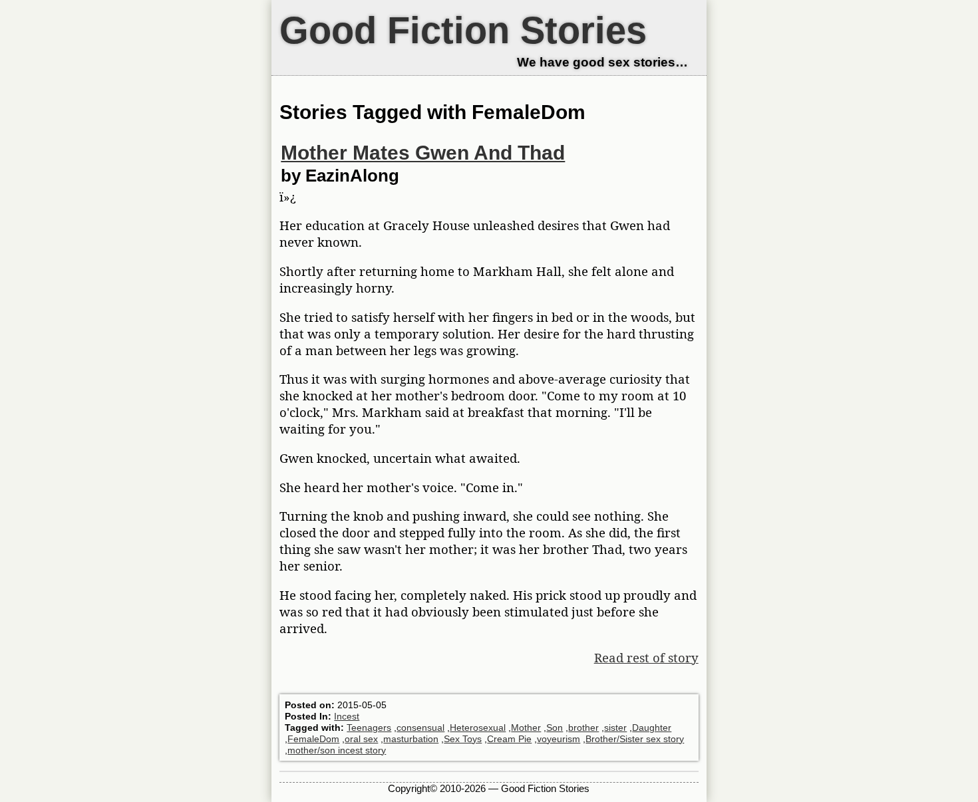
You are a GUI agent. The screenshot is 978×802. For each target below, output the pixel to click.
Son (554, 727)
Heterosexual (478, 727)
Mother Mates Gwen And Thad (423, 153)
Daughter (651, 727)
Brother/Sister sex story (634, 739)
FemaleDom (313, 739)
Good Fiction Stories (463, 30)
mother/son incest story (336, 750)
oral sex (361, 739)
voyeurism (558, 739)
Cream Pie (509, 739)
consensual (420, 727)
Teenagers (369, 727)
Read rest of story (646, 657)
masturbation (410, 739)
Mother (526, 727)
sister (615, 727)
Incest (346, 716)
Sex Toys (463, 739)
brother (583, 727)
